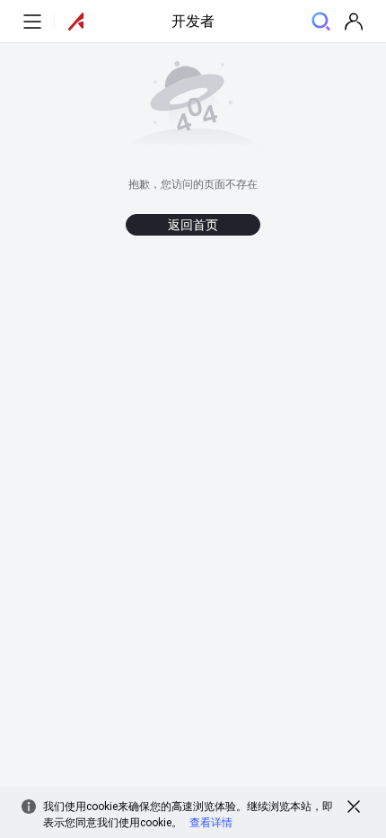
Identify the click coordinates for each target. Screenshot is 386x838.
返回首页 (193, 225)
